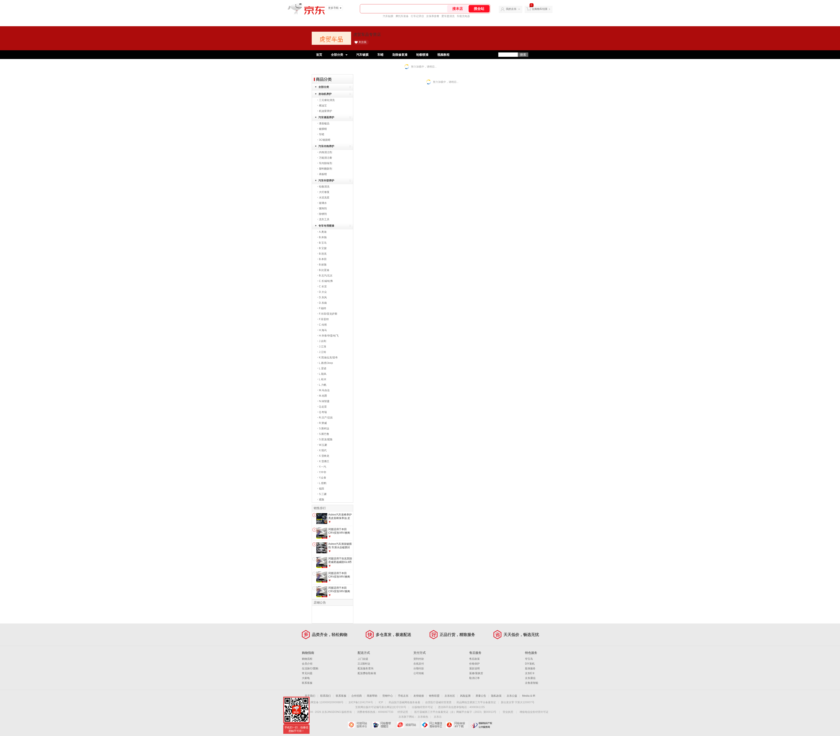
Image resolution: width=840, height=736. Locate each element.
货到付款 (418, 658)
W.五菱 (323, 444)
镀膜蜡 (323, 128)
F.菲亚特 (324, 319)
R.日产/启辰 (326, 417)
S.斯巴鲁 (324, 434)
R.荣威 (323, 423)
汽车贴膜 (388, 16)
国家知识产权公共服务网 (481, 724)
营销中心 (387, 695)
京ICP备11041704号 (360, 702)
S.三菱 (323, 494)
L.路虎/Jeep (326, 363)
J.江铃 (322, 352)
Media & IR (528, 695)
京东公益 (512, 695)
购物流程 (307, 658)
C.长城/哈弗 (326, 281)
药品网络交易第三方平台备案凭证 (476, 702)
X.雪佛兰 (324, 461)
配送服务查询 (365, 668)
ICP (381, 702)
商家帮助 (372, 695)
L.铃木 (322, 379)
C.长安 (323, 286)
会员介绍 (307, 663)
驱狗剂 (323, 208)
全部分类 (337, 54)
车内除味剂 (325, 163)
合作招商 (356, 695)
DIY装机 (530, 663)
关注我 (362, 42)
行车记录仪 (417, 16)
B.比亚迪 (324, 270)
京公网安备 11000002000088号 (324, 702)
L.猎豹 (322, 483)
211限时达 (364, 663)
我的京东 (511, 8)
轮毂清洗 (324, 186)
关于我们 (310, 695)
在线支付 (418, 663)
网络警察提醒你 (383, 724)
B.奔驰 (323, 237)
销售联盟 (434, 695)
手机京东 (403, 695)
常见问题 (307, 673)
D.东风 (323, 297)
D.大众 (323, 291)
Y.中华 (322, 472)
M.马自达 (324, 390)
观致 (321, 499)
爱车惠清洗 (448, 16)
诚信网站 (408, 724)
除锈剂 (323, 213)
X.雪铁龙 (324, 455)
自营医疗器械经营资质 (438, 702)
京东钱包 (423, 716)
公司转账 (418, 673)
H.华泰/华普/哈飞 (329, 335)
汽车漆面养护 (326, 117)
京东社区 (449, 695)
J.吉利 (322, 341)
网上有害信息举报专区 (432, 724)
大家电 (306, 678)
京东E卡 (530, 673)
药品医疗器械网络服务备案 (404, 702)
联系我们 (325, 695)
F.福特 (322, 308)
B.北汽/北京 (325, 275)
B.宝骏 (323, 248)
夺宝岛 (529, 658)
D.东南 (323, 302)
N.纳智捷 (324, 401)
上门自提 (363, 658)
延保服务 (530, 668)
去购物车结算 (540, 8)
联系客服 (307, 682)
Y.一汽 (322, 466)
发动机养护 (325, 93)
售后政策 (474, 658)
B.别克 (323, 253)
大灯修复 (324, 192)
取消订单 (474, 678)
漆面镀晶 (324, 123)
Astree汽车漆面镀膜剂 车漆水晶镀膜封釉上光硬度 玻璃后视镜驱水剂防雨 (340, 549)
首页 (319, 54)
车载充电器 (463, 16)
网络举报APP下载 (457, 724)
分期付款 (418, 668)
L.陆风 (322, 373)
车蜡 (380, 54)
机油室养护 (325, 111)
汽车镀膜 (362, 54)
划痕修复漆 (400, 54)
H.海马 (323, 330)
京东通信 (530, 678)
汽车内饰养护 (326, 146)
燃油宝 (323, 105)
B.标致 (323, 264)
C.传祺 (323, 324)
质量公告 (481, 695)
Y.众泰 (322, 477)
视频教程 (443, 54)
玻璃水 (323, 203)
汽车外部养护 (326, 180)
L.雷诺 (322, 368)
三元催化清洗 (327, 100)
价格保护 (474, 663)
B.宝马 (323, 242)
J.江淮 (322, 346)
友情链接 (418, 695)
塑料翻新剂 (325, 168)
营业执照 (508, 711)
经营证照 (402, 711)
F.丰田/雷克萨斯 (328, 313)
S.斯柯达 (324, 428)
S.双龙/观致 (325, 439)
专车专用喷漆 (326, 225)
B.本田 (323, 259)
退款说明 (474, 668)
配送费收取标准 (367, 673)
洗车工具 (324, 219)
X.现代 (323, 450)
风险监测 (465, 695)
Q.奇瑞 (323, 412)
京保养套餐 (432, 16)
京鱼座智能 (531, 682)
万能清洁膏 (325, 157)
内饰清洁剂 (325, 152)
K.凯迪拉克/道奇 (328, 357)
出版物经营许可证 (422, 707)
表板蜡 (323, 174)
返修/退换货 (476, 673)
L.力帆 (322, 384)
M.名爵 (323, 395)
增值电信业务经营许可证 (534, 711)
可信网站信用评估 (359, 724)
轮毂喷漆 (422, 54)
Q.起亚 (323, 406)
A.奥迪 (323, 231)
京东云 (438, 716)
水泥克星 (324, 197)
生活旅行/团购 (310, 668)
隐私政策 (496, 695)
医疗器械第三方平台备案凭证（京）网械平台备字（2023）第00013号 (455, 711)
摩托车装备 (402, 16)
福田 (321, 488)
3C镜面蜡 (324, 139)
